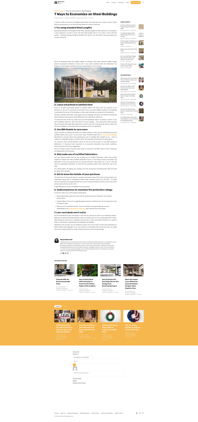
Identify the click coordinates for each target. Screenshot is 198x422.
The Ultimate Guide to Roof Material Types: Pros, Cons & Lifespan (128, 34)
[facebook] (63, 253)
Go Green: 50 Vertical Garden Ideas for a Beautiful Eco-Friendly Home (129, 111)
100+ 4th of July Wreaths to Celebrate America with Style (128, 103)
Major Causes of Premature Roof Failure (129, 49)
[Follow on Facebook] (136, 413)
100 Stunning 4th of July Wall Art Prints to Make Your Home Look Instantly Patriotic (129, 80)
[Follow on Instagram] (66, 253)
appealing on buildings (77, 208)
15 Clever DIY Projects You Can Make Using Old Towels (128, 64)
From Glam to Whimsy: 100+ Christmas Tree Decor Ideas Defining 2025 (128, 88)
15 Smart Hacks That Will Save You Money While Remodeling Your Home (129, 42)
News (62, 11)
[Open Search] (143, 2)
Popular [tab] (65, 306)
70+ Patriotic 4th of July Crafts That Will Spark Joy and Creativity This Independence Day (129, 119)
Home (56, 11)
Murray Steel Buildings (109, 135)
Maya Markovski (59, 18)
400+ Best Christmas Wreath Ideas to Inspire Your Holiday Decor (128, 96)
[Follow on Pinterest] (68, 253)
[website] (61, 253)
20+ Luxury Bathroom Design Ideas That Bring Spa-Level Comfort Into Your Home (128, 57)
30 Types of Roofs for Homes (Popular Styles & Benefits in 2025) (128, 26)
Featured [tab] (58, 306)
